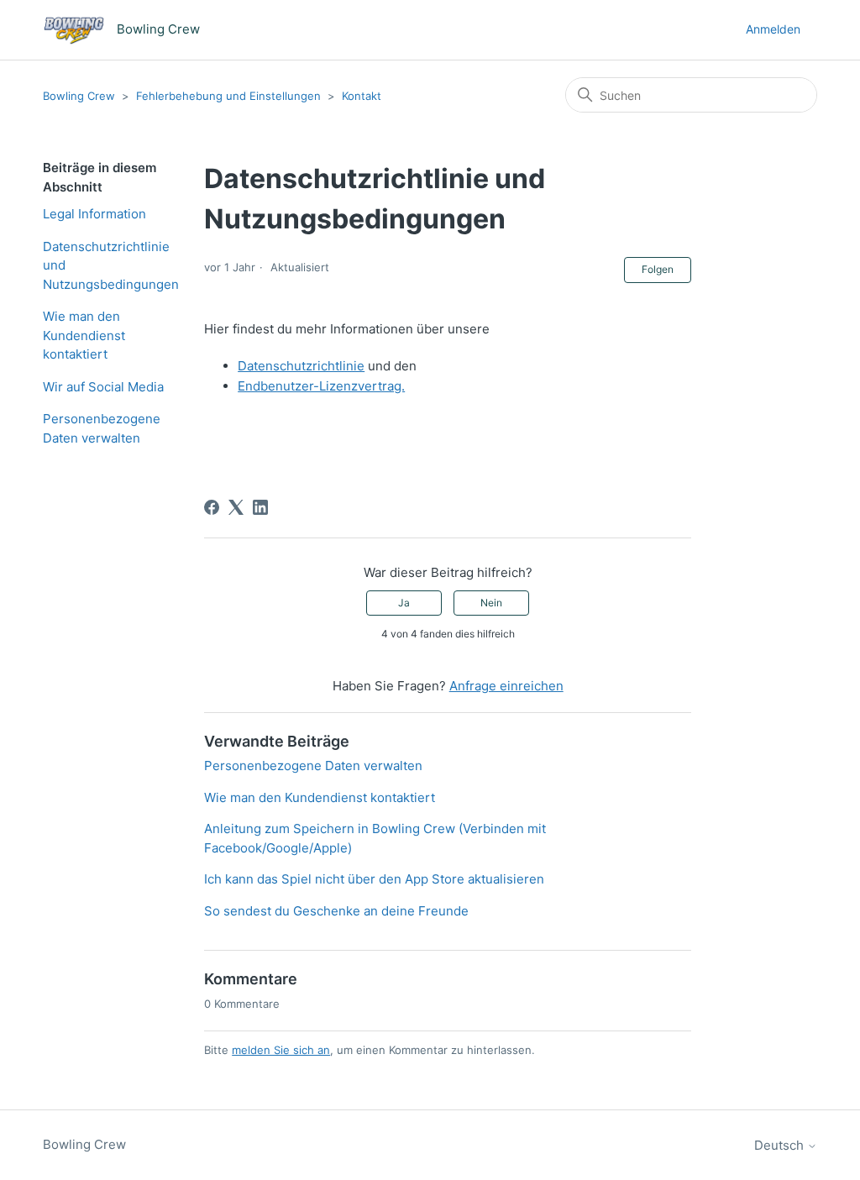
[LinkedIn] (260, 507)
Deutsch (780, 1145)
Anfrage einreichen (506, 686)
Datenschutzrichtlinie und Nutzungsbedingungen (111, 265)
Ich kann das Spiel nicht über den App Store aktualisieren (374, 879)
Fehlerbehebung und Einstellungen (228, 95)
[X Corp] (236, 507)
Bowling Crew (79, 95)
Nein (491, 602)
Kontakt (361, 95)
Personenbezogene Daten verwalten (101, 428)
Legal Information (94, 214)
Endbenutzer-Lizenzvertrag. (321, 386)
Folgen (658, 269)
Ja (404, 602)
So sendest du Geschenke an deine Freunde (336, 911)
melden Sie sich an (281, 1050)
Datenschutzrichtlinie (301, 366)
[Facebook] (211, 507)
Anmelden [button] (773, 29)
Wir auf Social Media (103, 387)
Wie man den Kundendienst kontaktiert (84, 335)
